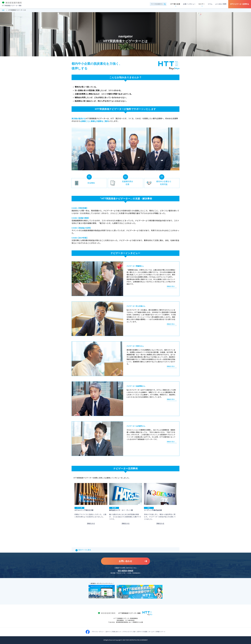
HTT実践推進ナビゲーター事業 (11, 5)
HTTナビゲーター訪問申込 (239, 4)
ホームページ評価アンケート (157, 632)
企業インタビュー (189, 4)
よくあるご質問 (220, 4)
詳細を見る (171, 286)
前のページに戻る (84, 550)
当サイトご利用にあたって (113, 632)
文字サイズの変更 (142, 632)
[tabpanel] (91, 504)
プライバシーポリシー (98, 632)
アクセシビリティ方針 (129, 632)
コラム (210, 4)
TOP (3, 10)
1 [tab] (125, 528)
